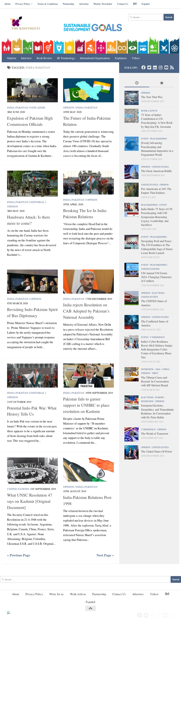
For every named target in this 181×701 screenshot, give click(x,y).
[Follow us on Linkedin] (155, 67)
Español (146, 3)
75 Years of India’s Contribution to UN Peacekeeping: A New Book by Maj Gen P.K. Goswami (157, 120)
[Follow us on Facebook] (143, 67)
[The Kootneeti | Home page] (27, 24)
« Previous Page (18, 555)
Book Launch (149, 110)
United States (160, 166)
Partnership (68, 3)
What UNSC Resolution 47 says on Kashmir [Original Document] (29, 501)
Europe (159, 397)
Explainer (37, 107)
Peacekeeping (158, 138)
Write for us (56, 594)
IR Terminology (66, 58)
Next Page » (105, 555)
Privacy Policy (22, 3)
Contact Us (122, 3)
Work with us (78, 594)
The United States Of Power (156, 451)
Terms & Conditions (47, 3)
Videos (136, 58)
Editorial (37, 202)
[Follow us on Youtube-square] (166, 67)
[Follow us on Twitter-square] (149, 67)
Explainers (121, 58)
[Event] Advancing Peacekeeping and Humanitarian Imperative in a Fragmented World (157, 148)
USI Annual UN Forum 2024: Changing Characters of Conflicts (156, 277)
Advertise (84, 3)
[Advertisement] (90, 649)
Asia (157, 369)
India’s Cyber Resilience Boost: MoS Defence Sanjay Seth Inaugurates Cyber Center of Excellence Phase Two (157, 349)
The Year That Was (151, 97)
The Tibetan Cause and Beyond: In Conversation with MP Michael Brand (155, 381)
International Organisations (95, 58)
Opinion (11, 58)
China (165, 369)
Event (144, 138)
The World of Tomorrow (154, 433)
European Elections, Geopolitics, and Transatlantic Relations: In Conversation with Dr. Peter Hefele (157, 411)
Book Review (44, 58)
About (7, 3)
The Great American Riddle (156, 171)
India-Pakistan (17, 107)
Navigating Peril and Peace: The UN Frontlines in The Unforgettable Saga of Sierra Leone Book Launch (157, 247)
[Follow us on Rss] (172, 67)
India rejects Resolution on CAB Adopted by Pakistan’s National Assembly (86, 311)
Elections (158, 292)
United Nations (18, 489)
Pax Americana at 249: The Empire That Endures (156, 190)
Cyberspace (157, 337)
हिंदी (135, 3)
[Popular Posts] (161, 83)
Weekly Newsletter (103, 3)
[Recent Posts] (136, 83)
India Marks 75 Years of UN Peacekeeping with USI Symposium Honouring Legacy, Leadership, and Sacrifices (156, 217)
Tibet (155, 373)
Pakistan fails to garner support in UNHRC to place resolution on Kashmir (86, 405)
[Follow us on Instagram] (160, 67)
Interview (26, 58)
